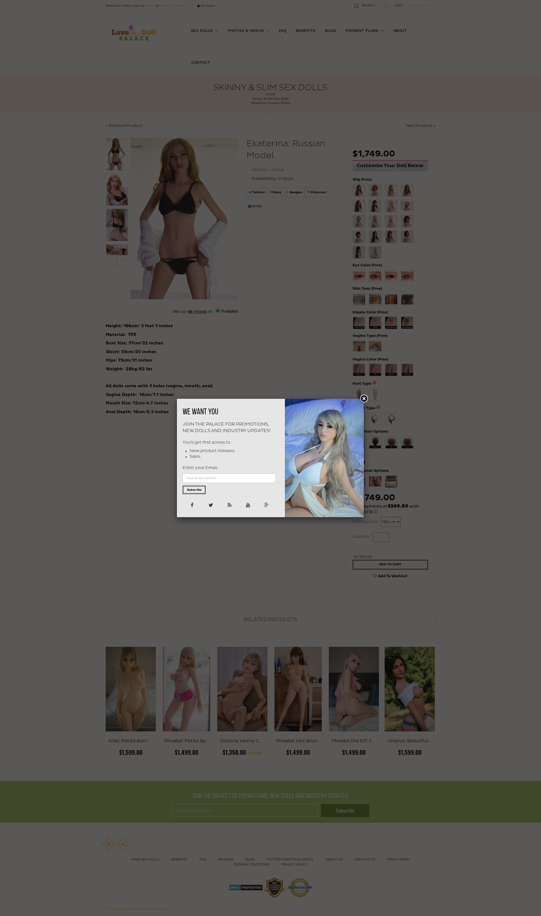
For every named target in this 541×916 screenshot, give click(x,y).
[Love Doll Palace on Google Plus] (266, 505)
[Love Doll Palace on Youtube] (247, 505)
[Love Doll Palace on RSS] (229, 505)
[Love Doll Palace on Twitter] (210, 505)
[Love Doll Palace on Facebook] (192, 505)
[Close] (364, 399)
